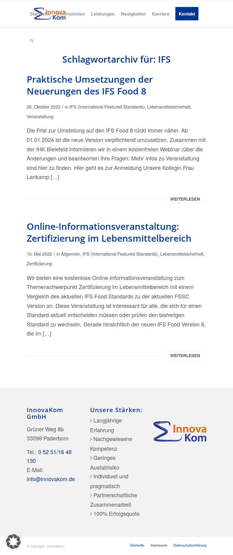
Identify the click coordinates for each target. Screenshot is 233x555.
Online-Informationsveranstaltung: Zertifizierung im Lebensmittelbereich (109, 232)
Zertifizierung (39, 263)
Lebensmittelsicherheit (168, 106)
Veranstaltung (40, 116)
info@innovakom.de (51, 479)
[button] (13, 541)
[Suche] (31, 40)
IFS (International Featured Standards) (107, 106)
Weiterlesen (185, 199)
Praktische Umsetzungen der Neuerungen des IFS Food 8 (90, 85)
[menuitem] (40, 13)
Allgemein (70, 253)
